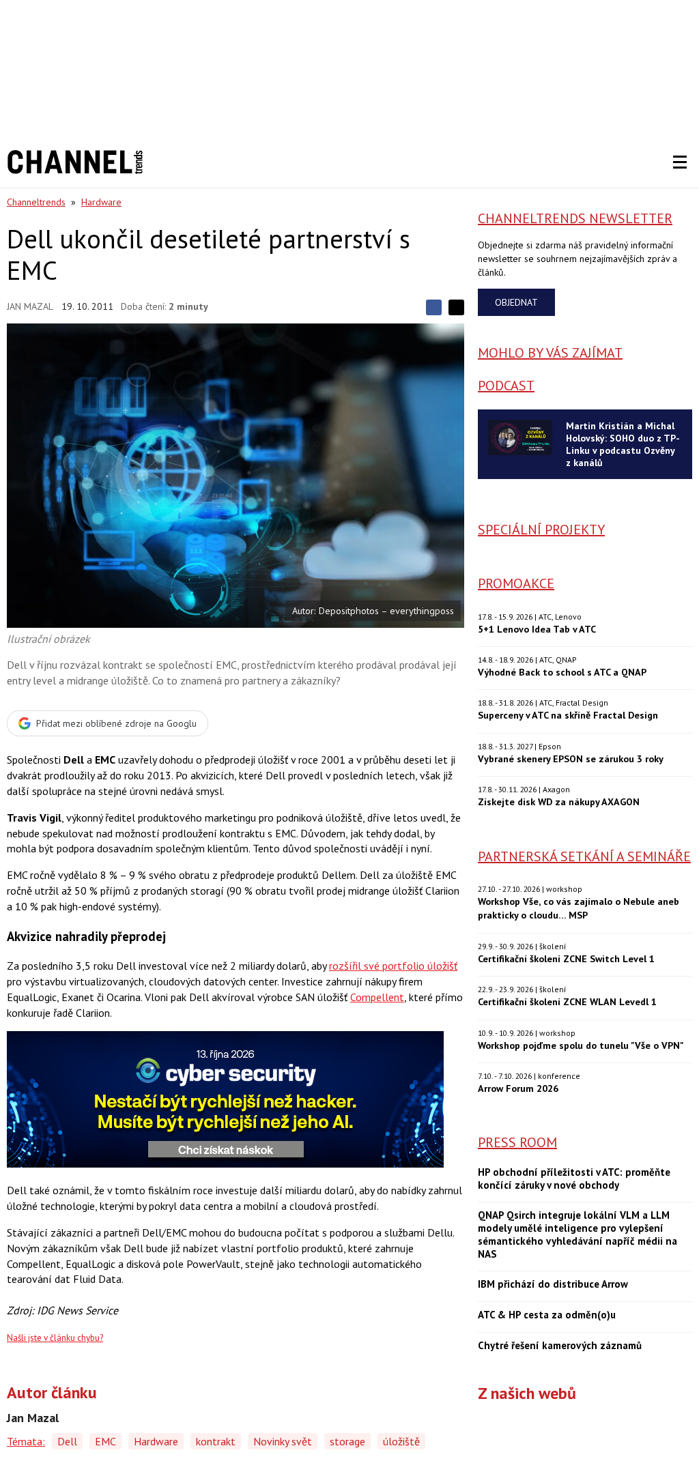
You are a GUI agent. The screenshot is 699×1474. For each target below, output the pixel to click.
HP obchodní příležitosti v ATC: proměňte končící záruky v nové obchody (574, 1178)
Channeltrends (36, 202)
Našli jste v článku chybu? (55, 1338)
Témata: (26, 1441)
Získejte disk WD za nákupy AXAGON (559, 801)
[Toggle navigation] (680, 162)
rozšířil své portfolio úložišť (393, 965)
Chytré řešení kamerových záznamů (560, 1346)
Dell (67, 1441)
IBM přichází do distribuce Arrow (553, 1284)
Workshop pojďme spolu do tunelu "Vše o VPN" (580, 1045)
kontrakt (216, 1441)
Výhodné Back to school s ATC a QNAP (562, 671)
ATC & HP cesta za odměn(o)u (547, 1315)
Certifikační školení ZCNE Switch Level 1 (566, 958)
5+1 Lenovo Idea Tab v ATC (537, 628)
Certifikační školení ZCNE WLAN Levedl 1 (567, 1001)
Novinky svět (282, 1441)
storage (347, 1441)
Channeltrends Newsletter (575, 218)
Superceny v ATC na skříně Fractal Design (568, 714)
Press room (517, 1142)
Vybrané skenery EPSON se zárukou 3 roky (571, 758)
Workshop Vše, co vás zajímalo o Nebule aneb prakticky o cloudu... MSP (578, 908)
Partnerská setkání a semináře (584, 856)
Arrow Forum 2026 (518, 1088)
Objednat (516, 302)
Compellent (377, 997)
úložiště (401, 1441)
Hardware (101, 202)
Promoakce (516, 583)
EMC (105, 1441)
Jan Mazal (30, 306)
